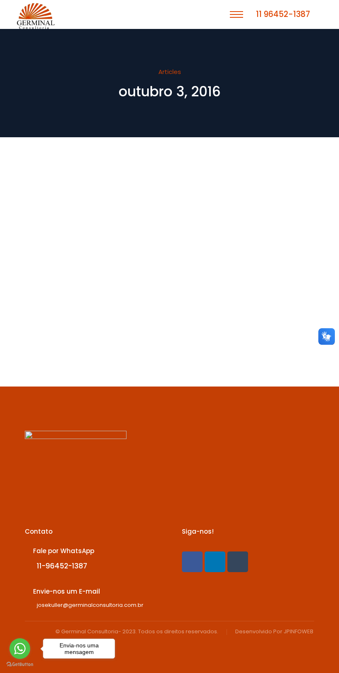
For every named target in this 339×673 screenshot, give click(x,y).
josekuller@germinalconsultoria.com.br (90, 605)
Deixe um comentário (93, 212)
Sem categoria (58, 205)
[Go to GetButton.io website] (20, 664)
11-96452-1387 (62, 566)
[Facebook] (192, 561)
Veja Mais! (87, 329)
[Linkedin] (215, 561)
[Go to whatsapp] (20, 648)
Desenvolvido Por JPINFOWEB (274, 631)
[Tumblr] (237, 561)
